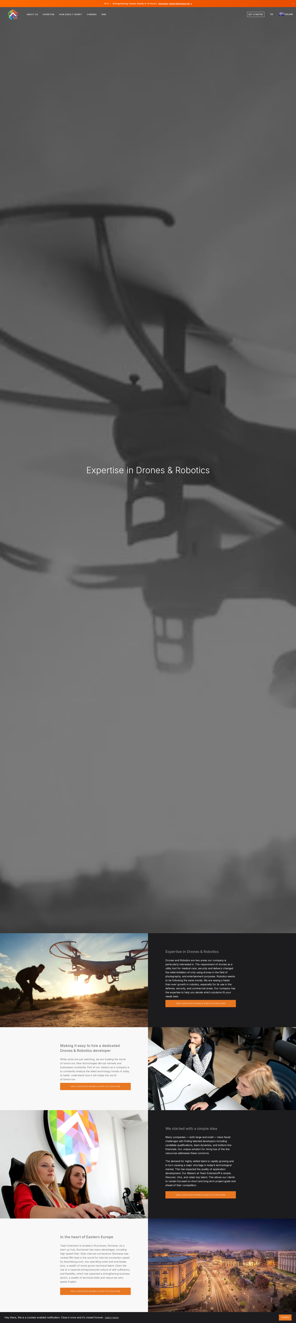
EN (271, 14)
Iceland (288, 14)
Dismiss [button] (285, 1317)
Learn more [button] (112, 1317)
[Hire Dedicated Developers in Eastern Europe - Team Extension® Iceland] (15, 14)
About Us (32, 14)
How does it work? (70, 14)
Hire (103, 14)
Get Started (256, 14)
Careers (92, 14)
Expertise (48, 14)
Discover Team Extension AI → (175, 3)
